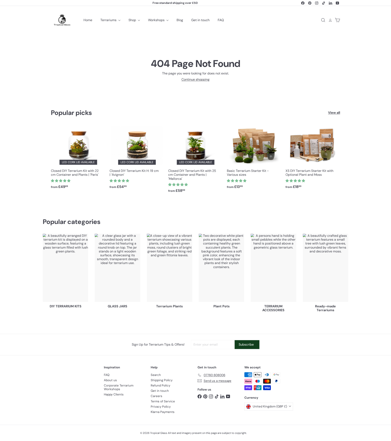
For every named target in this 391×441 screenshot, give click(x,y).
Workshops (156, 20)
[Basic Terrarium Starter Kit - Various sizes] (254, 159)
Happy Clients (114, 394)
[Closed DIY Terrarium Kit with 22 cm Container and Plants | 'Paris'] (78, 159)
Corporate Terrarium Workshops (118, 387)
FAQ (221, 20)
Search (156, 375)
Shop (133, 20)
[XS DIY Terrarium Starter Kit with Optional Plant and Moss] (313, 159)
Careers (156, 396)
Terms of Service (163, 401)
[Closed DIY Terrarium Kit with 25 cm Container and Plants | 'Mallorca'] (195, 161)
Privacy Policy (161, 407)
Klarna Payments (163, 412)
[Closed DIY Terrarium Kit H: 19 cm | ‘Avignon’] (137, 159)
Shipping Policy (161, 380)
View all (334, 113)
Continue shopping (195, 79)
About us (110, 380)
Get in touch (200, 20)
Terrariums (108, 20)
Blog (180, 20)
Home (87, 20)
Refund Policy (160, 385)
